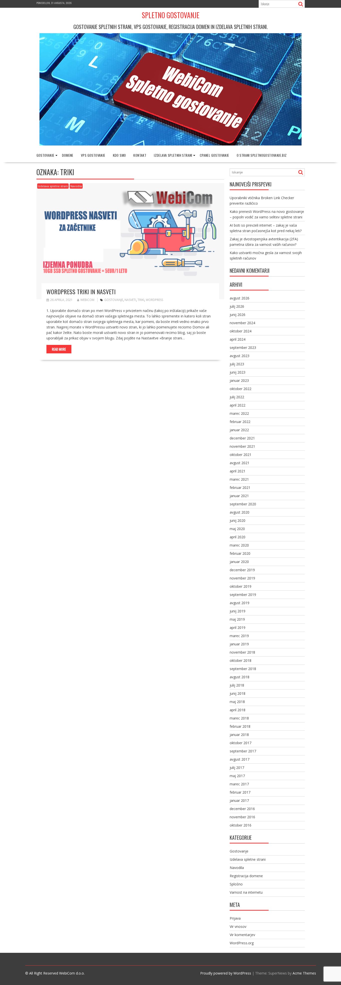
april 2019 (237, 627)
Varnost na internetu (246, 892)
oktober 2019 (240, 586)
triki (141, 300)
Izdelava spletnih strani (173, 155)
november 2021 (242, 446)
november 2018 (242, 652)
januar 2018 (239, 734)
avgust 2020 (239, 512)
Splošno (236, 884)
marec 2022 (239, 413)
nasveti (130, 300)
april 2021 (237, 471)
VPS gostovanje (93, 155)
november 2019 (242, 578)
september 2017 (243, 751)
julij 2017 (237, 767)
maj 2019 (237, 619)
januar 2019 (239, 644)
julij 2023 (237, 364)
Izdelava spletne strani (53, 186)
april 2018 (237, 709)
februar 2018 (240, 726)
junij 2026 (237, 314)
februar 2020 (240, 553)
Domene (67, 155)
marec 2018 (239, 718)
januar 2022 (239, 429)
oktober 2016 (240, 825)
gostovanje (113, 300)
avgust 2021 (239, 462)
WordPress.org (242, 943)
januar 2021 (239, 495)
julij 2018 (237, 685)
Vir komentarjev (242, 934)
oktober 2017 (240, 742)
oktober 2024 (240, 331)
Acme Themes (304, 973)
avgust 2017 (239, 759)
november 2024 (242, 322)
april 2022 (237, 405)
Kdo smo (119, 155)
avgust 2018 (239, 677)
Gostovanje (45, 155)
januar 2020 (239, 561)
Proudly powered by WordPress (225, 973)
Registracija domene (246, 875)
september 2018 (243, 668)
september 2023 (243, 347)
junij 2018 (237, 693)
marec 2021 (239, 479)
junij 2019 (237, 611)
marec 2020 (239, 545)
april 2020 (237, 537)
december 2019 (242, 569)
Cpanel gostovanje (214, 155)
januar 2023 (239, 380)
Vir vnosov (238, 926)
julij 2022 (237, 397)
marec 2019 (239, 635)
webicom (87, 300)
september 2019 (243, 594)
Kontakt (139, 155)
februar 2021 (240, 487)
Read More (59, 349)
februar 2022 (240, 421)
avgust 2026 (239, 298)
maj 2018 (237, 701)
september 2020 (243, 504)
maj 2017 (237, 775)
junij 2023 (237, 372)
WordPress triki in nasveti (81, 291)
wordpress (154, 300)
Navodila (76, 186)
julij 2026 (237, 306)
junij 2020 (237, 520)
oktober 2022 (240, 388)
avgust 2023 (239, 355)
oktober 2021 (240, 454)
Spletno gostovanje (170, 15)
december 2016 (242, 808)
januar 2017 (239, 800)
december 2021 (242, 438)
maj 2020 (237, 528)
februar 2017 (240, 792)
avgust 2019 (239, 602)
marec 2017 (239, 784)
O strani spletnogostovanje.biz (262, 155)
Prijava (235, 918)
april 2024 (237, 339)
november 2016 (242, 817)
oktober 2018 (240, 660)
